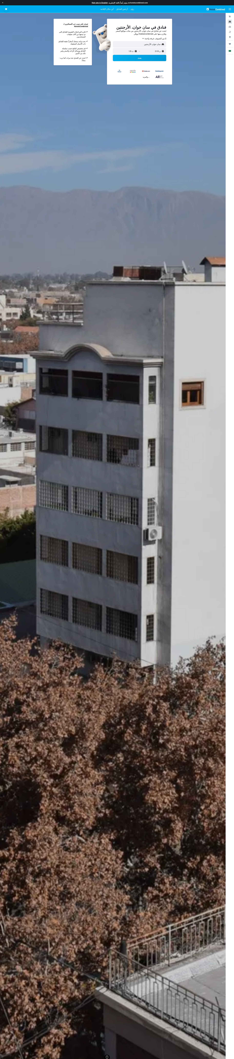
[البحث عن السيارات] (230, 26)
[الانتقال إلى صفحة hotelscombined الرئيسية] (215, 9)
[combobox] (154, 38)
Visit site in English (100, 2)
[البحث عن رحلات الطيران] (230, 16)
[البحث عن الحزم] (230, 31)
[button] (2, 2)
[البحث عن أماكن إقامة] (230, 21)
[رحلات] (230, 44)
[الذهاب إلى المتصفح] (230, 37)
